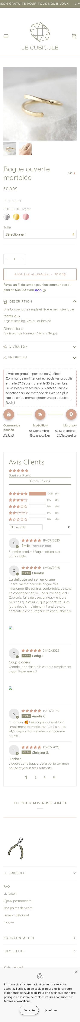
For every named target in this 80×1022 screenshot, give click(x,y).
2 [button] (35, 777)
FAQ (6, 886)
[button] (18, 493)
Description (20, 301)
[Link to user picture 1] (10, 628)
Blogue (8, 922)
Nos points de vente (17, 908)
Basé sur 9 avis (20, 475)
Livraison (18, 347)
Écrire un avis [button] (40, 481)
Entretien (17, 357)
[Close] (76, 972)
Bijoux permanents (17, 901)
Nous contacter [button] (18, 938)
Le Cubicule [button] (14, 873)
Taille (7, 227)
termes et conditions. (17, 1001)
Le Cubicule (12, 201)
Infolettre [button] (13, 951)
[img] (32, 540)
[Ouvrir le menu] (9, 36)
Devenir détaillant (16, 915)
